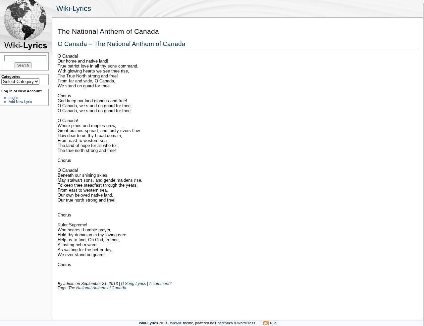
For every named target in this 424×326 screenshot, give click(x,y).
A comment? (160, 283)
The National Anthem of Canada (97, 288)
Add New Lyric (20, 102)
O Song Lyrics (133, 283)
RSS (273, 323)
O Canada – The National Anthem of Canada (122, 43)
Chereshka (224, 323)
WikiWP (176, 323)
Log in (13, 98)
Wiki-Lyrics (73, 8)
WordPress (246, 323)
